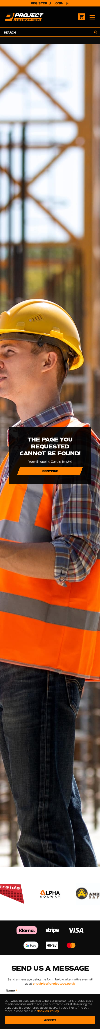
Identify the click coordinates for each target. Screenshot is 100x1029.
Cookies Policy (48, 1011)
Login (58, 3)
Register (39, 3)
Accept (50, 1020)
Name (11, 990)
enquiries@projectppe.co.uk (54, 983)
